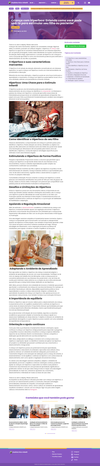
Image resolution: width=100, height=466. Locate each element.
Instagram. (33, 389)
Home (11, 8)
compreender (46, 91)
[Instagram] (85, 3)
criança (53, 48)
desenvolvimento (28, 207)
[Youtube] (89, 3)
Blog (17, 8)
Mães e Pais (25, 8)
